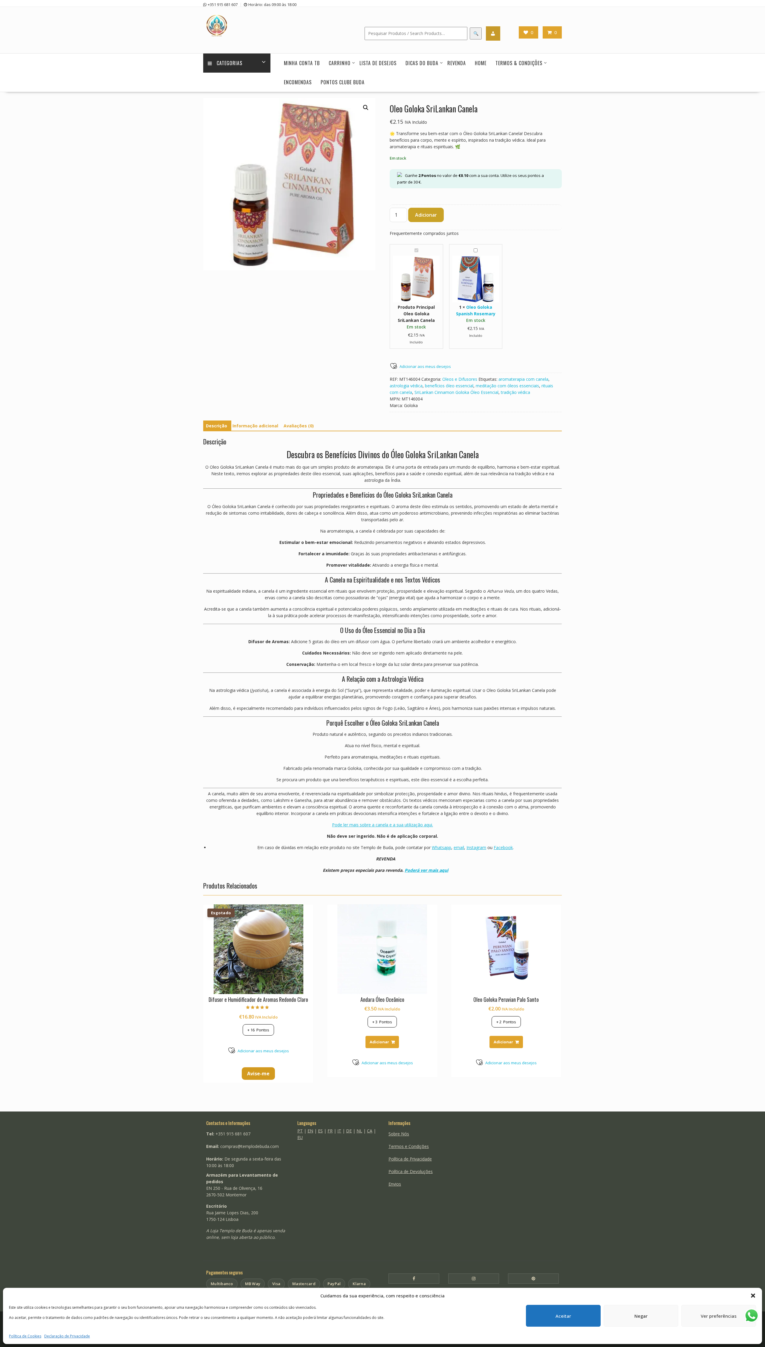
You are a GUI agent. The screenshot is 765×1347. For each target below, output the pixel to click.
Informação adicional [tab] (255, 426)
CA (369, 1131)
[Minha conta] (493, 33)
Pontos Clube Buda (343, 82)
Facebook (503, 847)
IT (339, 1131)
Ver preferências (719, 1316)
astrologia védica (406, 386)
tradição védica (515, 392)
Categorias (229, 63)
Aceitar (563, 1316)
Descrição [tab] (216, 426)
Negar (641, 1316)
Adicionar (426, 215)
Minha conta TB (302, 63)
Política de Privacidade (410, 1159)
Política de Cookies (25, 1336)
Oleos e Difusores (459, 379)
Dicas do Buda (422, 63)
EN (310, 1131)
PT (300, 1131)
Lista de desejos (378, 63)
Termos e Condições (408, 1146)
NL (359, 1131)
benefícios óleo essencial (449, 386)
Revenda (456, 63)
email (459, 847)
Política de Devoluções (410, 1171)
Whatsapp (441, 847)
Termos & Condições (518, 63)
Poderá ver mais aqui (426, 870)
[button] (753, 1296)
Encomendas (298, 82)
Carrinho (340, 63)
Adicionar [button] (379, 1042)
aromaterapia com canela (523, 379)
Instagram (476, 847)
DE (349, 1131)
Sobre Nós (398, 1134)
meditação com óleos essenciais (507, 386)
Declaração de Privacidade (67, 1336)
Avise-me (258, 1073)
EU (300, 1137)
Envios (394, 1184)
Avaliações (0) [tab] (299, 426)
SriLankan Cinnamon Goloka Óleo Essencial (456, 392)
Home (480, 63)
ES (320, 1131)
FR (330, 1131)
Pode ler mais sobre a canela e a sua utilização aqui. (382, 825)
